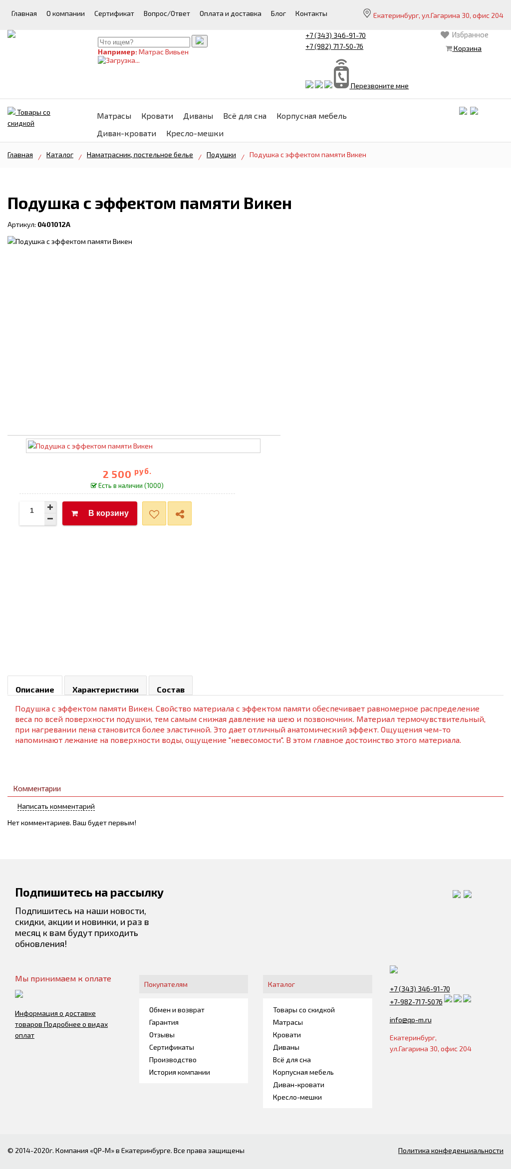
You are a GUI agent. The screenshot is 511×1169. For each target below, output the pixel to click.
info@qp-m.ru (411, 1019)
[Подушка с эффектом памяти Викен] (69, 241)
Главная (20, 154)
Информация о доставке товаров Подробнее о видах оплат (61, 1024)
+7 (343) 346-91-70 (335, 35)
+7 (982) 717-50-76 (334, 46)
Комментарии (37, 788)
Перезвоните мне (379, 85)
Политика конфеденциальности (451, 1150)
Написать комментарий (56, 806)
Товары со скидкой (28, 117)
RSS (500, 812)
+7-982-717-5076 (416, 1001)
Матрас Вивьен (164, 51)
